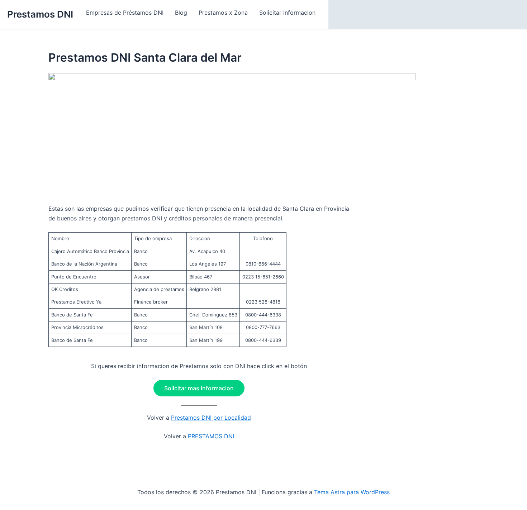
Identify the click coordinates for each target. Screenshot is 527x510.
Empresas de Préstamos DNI (124, 12)
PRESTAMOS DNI (211, 436)
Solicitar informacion (287, 12)
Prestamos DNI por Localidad (211, 417)
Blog (181, 12)
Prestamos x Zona (223, 12)
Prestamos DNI (40, 14)
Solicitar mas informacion (199, 388)
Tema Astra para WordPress (352, 492)
